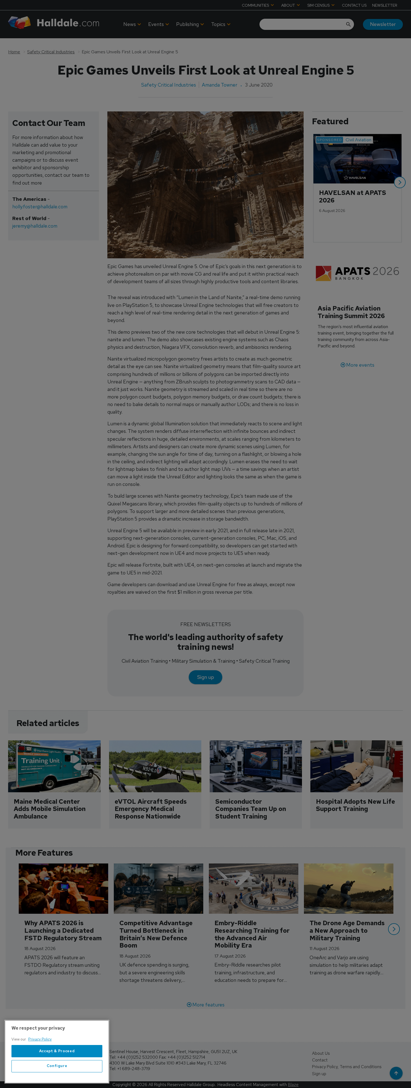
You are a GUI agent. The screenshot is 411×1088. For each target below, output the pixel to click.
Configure (57, 1066)
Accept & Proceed (57, 1051)
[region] (56, 1052)
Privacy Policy (40, 1039)
